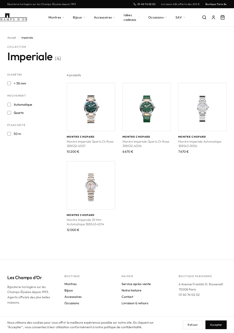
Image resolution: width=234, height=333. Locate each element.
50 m (17, 134)
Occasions (156, 17)
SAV (179, 17)
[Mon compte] (213, 17)
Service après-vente (136, 284)
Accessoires (103, 17)
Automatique (23, 104)
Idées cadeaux (130, 17)
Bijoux (77, 17)
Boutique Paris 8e (216, 4)
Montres (54, 17)
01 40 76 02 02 (147, 4)
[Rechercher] (204, 17)
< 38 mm (20, 83)
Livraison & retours (135, 303)
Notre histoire (131, 290)
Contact (127, 297)
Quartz (19, 113)
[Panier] (222, 17)
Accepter (216, 324)
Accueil (11, 37)
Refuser (193, 324)
